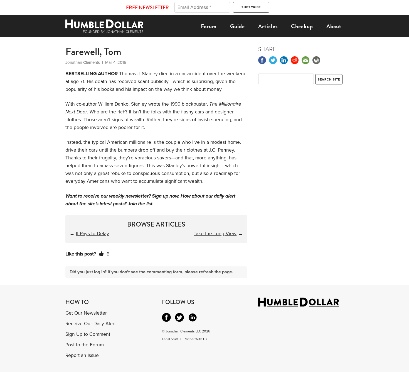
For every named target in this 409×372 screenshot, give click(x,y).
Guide (237, 26)
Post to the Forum (84, 345)
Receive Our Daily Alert (90, 324)
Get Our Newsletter (86, 313)
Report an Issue (82, 355)
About (333, 26)
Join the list (140, 204)
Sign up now (165, 196)
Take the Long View (215, 234)
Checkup (302, 26)
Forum (209, 26)
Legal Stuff (170, 339)
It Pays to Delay (92, 234)
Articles (268, 26)
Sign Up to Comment (87, 334)
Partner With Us (195, 339)
